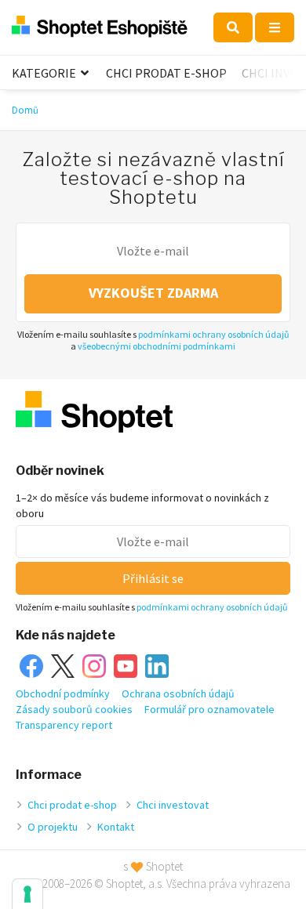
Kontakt (115, 827)
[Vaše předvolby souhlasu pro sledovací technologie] (27, 894)
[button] (233, 27)
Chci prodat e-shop (166, 73)
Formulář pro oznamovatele (209, 709)
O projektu (52, 827)
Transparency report (64, 725)
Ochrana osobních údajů (178, 693)
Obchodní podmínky (63, 693)
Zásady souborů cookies (74, 709)
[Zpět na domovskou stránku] (100, 27)
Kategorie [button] (45, 73)
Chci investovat (173, 805)
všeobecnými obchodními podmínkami (156, 346)
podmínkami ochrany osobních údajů (214, 334)
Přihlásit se (153, 578)
